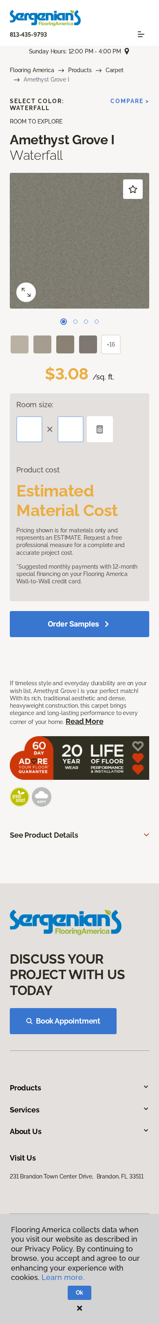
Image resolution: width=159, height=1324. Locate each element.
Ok (80, 1292)
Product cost (38, 470)
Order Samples (73, 624)
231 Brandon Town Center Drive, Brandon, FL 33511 (77, 1176)
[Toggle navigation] (141, 34)
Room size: (34, 404)
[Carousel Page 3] (86, 322)
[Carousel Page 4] (97, 322)
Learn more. (63, 1277)
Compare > (129, 101)
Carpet (115, 70)
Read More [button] (84, 721)
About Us (26, 1131)
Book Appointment (68, 1021)
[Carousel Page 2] (75, 322)
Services (25, 1110)
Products (80, 70)
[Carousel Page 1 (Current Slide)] (63, 321)
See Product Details (44, 835)
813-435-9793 (28, 34)
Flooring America (32, 70)
